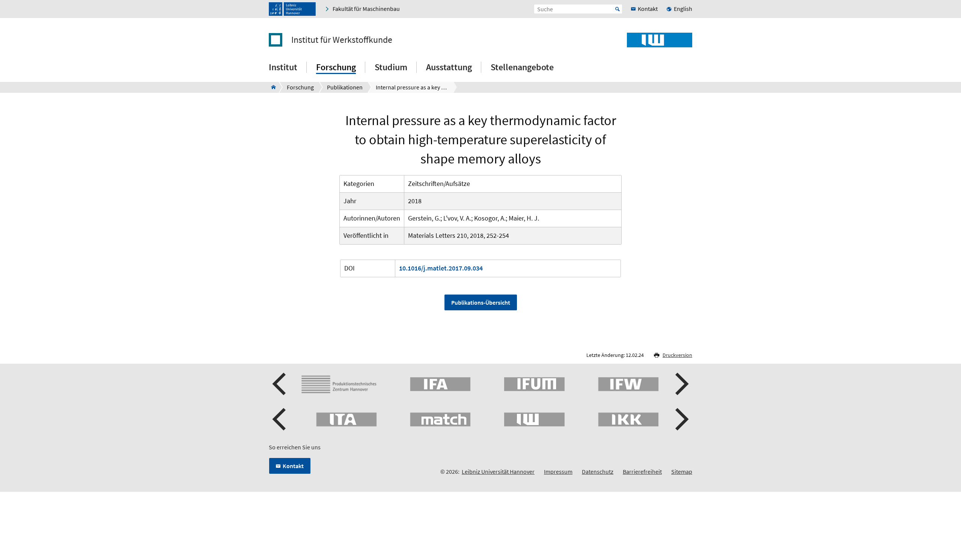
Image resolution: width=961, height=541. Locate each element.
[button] (280, 384)
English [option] (683, 8)
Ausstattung (449, 67)
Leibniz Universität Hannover (498, 471)
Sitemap (681, 471)
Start (617, 9)
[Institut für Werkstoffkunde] (271, 87)
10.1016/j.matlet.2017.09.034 (441, 268)
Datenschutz (597, 471)
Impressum (558, 471)
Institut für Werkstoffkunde (341, 39)
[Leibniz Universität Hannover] (292, 9)
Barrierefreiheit (642, 471)
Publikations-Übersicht (480, 302)
